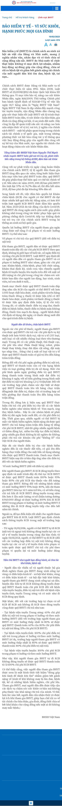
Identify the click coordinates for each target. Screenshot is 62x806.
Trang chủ (7, 17)
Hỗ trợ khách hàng (25, 17)
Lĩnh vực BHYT (45, 17)
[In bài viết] (55, 44)
